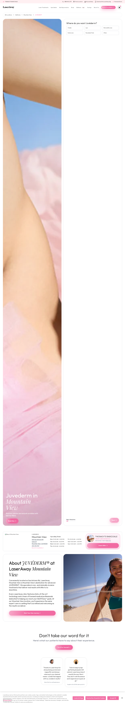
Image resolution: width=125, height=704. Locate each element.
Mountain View (28, 15)
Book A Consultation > (38, 548)
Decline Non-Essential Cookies (95, 698)
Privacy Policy (7, 700)
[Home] (8, 7)
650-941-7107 (35, 546)
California (17, 15)
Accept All (113, 698)
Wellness (80, 7)
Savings (89, 7)
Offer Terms (108, 540)
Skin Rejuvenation (64, 7)
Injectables (54, 7)
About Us (96, 7)
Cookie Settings (78, 698)
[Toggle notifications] (119, 7)
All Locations (8, 15)
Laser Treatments (43, 7)
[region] (62, 698)
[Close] (122, 698)
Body (72, 7)
